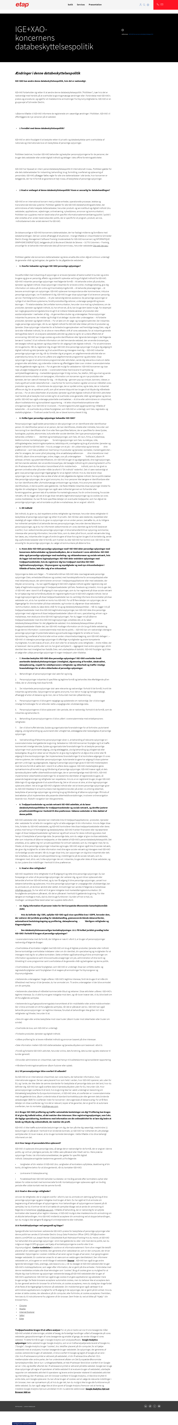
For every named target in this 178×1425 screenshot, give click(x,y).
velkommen (125, 34)
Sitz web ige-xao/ (100, 245)
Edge (21, 1318)
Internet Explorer (27, 1312)
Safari (21, 1315)
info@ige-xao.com (23, 890)
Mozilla (22, 1308)
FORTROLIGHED (18, 1406)
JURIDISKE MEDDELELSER (29, 1406)
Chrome (23, 1305)
